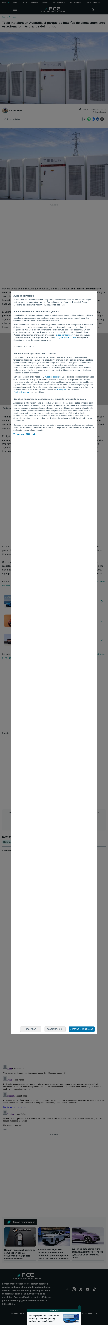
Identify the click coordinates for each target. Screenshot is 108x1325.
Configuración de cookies (65, 337)
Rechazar (31, 1029)
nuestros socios (52, 377)
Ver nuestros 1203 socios (25, 434)
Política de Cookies (63, 335)
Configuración (55, 1029)
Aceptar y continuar (81, 1029)
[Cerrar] (79, 1307)
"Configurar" (62, 390)
